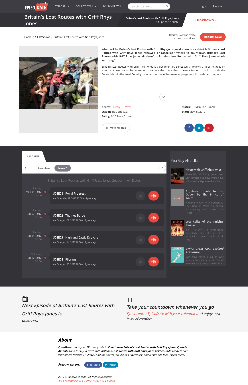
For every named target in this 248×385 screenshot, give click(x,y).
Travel (127, 107)
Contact (111, 380)
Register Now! (213, 37)
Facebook (95, 364)
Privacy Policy (73, 380)
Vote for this (117, 128)
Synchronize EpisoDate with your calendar (161, 313)
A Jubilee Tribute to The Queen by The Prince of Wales (204, 194)
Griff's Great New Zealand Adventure (204, 250)
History (116, 107)
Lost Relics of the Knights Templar (204, 223)
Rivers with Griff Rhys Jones (203, 169)
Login (203, 6)
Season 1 (62, 168)
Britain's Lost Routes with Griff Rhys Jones (79, 37)
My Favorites (112, 6)
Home (27, 37)
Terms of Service (94, 380)
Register (218, 6)
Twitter (112, 364)
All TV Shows (42, 37)
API (60, 380)
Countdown (44, 168)
